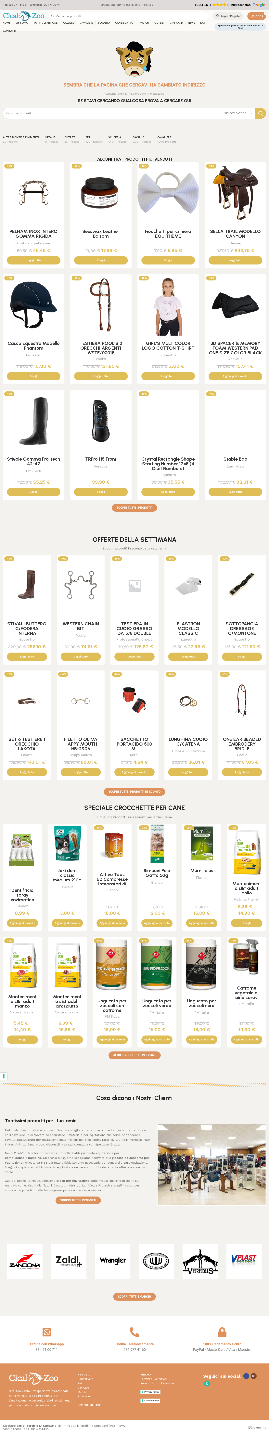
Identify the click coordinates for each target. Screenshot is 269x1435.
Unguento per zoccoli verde (157, 1003)
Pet (80, 1383)
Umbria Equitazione (33, 243)
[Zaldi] (69, 1261)
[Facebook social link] (246, 1376)
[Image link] (33, 1378)
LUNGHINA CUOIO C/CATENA (188, 741)
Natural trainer (246, 899)
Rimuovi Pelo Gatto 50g (157, 873)
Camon (22, 906)
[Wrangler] (112, 1261)
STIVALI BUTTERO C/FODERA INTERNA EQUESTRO (26, 631)
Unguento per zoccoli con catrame (112, 1005)
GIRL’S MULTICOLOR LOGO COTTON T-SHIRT (168, 345)
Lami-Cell (235, 466)
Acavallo (235, 359)
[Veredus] (200, 1261)
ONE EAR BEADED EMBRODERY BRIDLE (242, 743)
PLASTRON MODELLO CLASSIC (188, 628)
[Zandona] (25, 1261)
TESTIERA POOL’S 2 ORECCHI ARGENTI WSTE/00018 (101, 348)
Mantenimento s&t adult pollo (246, 888)
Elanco (67, 886)
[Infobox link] (14, 5)
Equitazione (85, 1378)
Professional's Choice (134, 639)
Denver (235, 243)
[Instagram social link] (254, 1376)
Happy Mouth (80, 755)
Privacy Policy (151, 1391)
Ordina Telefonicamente (134, 1344)
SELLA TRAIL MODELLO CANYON (235, 233)
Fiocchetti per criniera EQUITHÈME (168, 233)
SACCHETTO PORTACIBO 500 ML (134, 743)
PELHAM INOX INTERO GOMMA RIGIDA (34, 233)
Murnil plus (201, 870)
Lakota (27, 755)
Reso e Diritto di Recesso (157, 1383)
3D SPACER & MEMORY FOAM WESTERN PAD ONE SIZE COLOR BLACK (235, 348)
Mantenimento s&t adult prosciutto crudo (67, 1004)
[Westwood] (156, 1261)
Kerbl (134, 755)
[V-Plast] (244, 1261)
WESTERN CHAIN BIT (81, 626)
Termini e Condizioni (153, 1378)
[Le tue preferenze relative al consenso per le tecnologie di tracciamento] (3, 1076)
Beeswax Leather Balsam (101, 233)
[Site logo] (23, 16)
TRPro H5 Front (101, 459)
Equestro (33, 355)
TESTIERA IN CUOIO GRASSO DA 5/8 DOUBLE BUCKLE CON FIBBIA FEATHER (134, 633)
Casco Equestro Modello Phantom (34, 345)
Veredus (101, 466)
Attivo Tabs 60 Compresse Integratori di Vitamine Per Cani (112, 884)
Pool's (101, 359)
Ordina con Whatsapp (47, 1344)
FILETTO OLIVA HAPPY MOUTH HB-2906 (80, 743)
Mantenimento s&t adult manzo (22, 1001)
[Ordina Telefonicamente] (134, 1332)
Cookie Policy (151, 1400)
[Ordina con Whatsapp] (47, 1332)
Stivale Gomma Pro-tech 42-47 (33, 461)
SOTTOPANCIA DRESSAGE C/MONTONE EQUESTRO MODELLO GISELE (242, 633)
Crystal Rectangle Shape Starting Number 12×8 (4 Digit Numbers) (168, 463)
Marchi (82, 1392)
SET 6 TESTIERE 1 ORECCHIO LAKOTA (26, 743)
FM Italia (112, 1016)
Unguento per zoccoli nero (201, 1003)
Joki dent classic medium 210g (67, 875)
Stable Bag (235, 459)
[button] (229, 5)
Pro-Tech (33, 471)
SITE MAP (84, 1396)
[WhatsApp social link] (207, 1384)
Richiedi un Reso (89, 1404)
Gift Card (83, 1387)
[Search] (260, 113)
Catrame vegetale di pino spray (247, 992)
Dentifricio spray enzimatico (22, 894)
